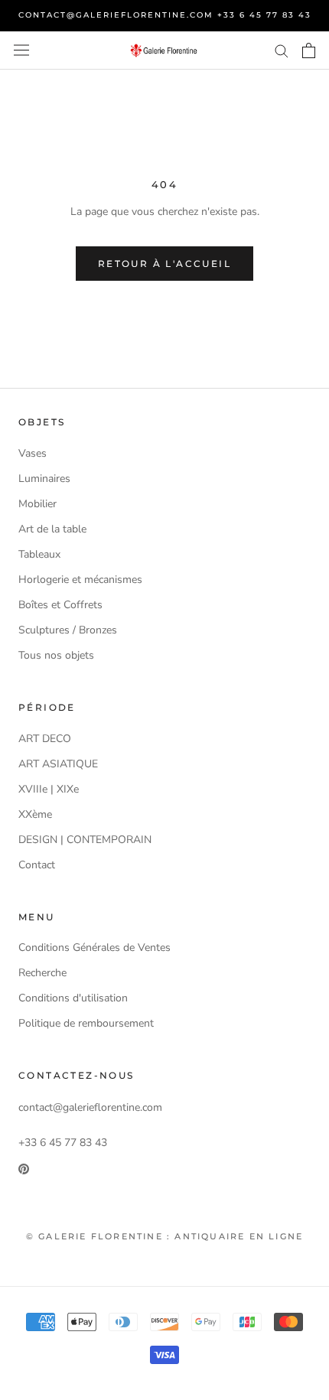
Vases (32, 453)
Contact (36, 865)
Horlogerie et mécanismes (80, 579)
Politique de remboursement (86, 1023)
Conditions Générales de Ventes (94, 947)
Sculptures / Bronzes (67, 630)
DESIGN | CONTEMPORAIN (84, 839)
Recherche (42, 972)
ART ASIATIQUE (58, 764)
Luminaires (44, 478)
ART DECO (44, 738)
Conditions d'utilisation (73, 998)
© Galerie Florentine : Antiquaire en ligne (164, 1236)
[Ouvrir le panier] (308, 50)
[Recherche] (281, 50)
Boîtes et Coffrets (60, 604)
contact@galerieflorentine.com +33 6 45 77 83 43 (164, 15)
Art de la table (52, 529)
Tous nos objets (56, 655)
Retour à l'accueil (164, 263)
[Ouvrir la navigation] (21, 50)
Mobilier (37, 504)
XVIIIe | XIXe (48, 789)
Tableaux (39, 554)
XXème (35, 814)
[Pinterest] (23, 1168)
